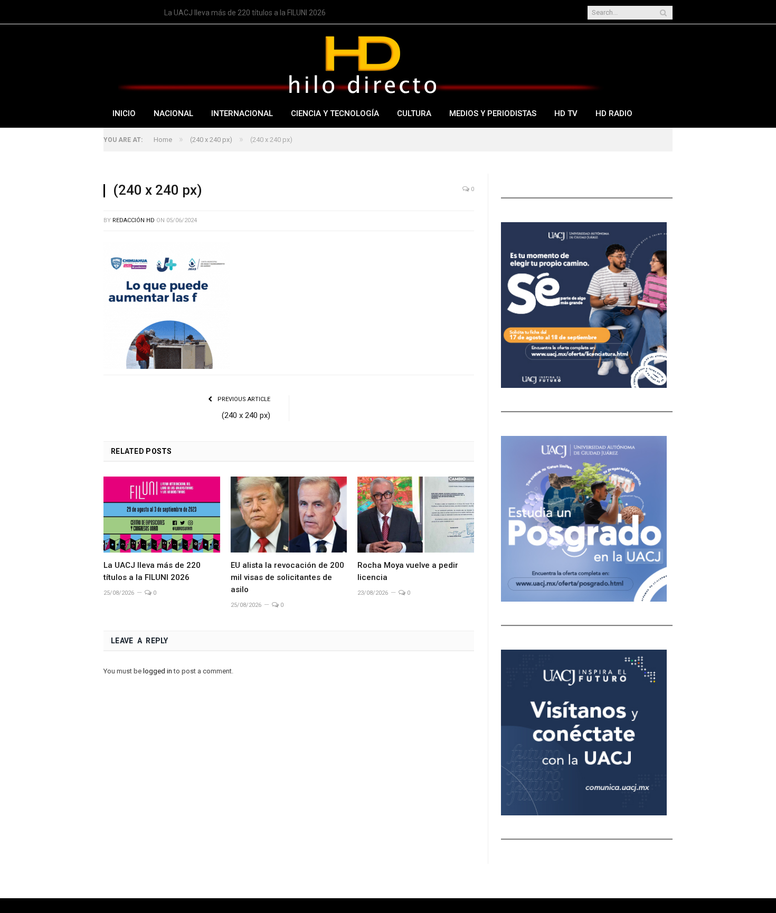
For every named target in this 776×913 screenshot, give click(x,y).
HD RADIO (613, 113)
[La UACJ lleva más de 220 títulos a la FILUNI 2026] (161, 515)
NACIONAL (173, 113)
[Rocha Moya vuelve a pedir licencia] (415, 515)
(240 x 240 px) (246, 415)
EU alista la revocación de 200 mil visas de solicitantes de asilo (287, 577)
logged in (157, 671)
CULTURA (414, 113)
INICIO (124, 113)
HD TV (566, 113)
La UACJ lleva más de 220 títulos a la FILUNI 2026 (245, 12)
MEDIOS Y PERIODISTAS (492, 113)
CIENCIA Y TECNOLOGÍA (335, 113)
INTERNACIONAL (242, 113)
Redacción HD (133, 220)
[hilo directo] (362, 62)
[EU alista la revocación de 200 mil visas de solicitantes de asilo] (289, 515)
